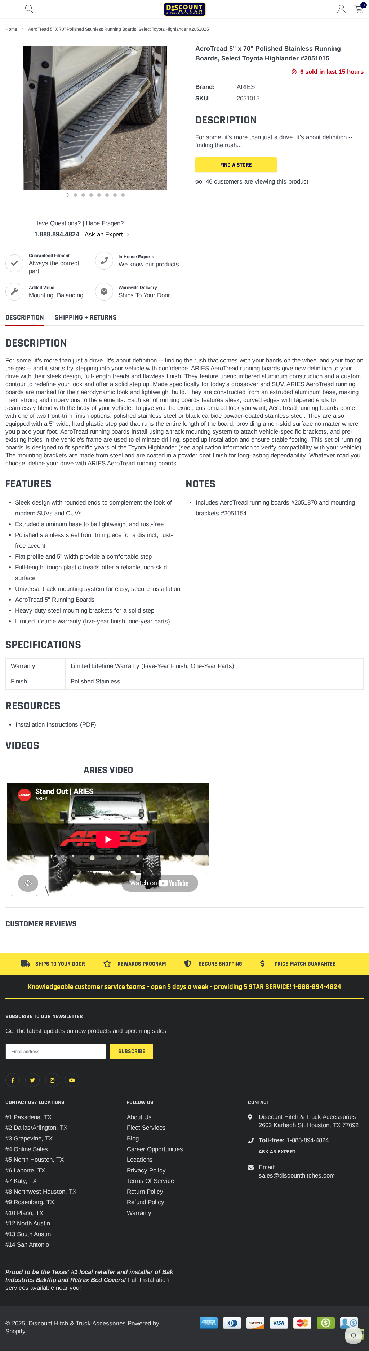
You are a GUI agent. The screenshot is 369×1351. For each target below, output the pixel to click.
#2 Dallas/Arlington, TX (36, 1127)
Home (11, 29)
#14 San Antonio (27, 1244)
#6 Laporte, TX (25, 1170)
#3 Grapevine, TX (29, 1138)
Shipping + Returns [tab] (86, 317)
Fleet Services (146, 1127)
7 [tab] (115, 195)
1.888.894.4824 (56, 234)
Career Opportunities (155, 1149)
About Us (139, 1117)
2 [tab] (75, 195)
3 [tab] (83, 195)
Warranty (139, 1213)
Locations (140, 1159)
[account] (341, 8)
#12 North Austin (27, 1223)
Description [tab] (24, 317)
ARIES (246, 86)
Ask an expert (277, 1152)
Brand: (205, 86)
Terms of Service (150, 1181)
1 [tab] (67, 195)
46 (209, 181)
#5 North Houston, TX (34, 1159)
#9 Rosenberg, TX (29, 1202)
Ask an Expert (105, 234)
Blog (133, 1138)
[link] (12, 1080)
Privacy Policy (146, 1170)
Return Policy (145, 1191)
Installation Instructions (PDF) (55, 724)
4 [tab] (91, 195)
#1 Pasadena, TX (28, 1117)
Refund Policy (145, 1202)
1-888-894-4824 (307, 1140)
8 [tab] (123, 195)
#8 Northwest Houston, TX (40, 1191)
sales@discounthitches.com (297, 1175)
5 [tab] (99, 195)
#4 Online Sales (26, 1149)
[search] (29, 9)
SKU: (202, 98)
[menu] (10, 9)
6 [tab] (107, 195)
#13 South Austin (28, 1234)
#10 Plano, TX (24, 1213)
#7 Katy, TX (21, 1181)
